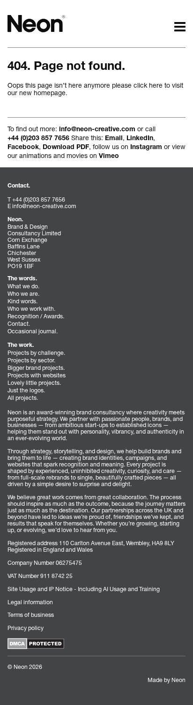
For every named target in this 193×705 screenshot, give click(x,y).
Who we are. (23, 293)
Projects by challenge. (36, 352)
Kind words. (22, 301)
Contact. (18, 323)
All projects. (22, 397)
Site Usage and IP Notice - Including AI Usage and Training (83, 588)
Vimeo (109, 156)
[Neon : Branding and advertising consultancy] (36, 23)
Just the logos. (26, 390)
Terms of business (30, 614)
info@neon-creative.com (97, 130)
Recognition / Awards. (35, 316)
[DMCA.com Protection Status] (35, 643)
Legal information (30, 602)
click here (148, 85)
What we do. (23, 286)
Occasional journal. (32, 331)
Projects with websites (36, 375)
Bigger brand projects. (36, 367)
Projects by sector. (31, 360)
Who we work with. (31, 308)
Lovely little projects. (34, 382)
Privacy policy (25, 627)
